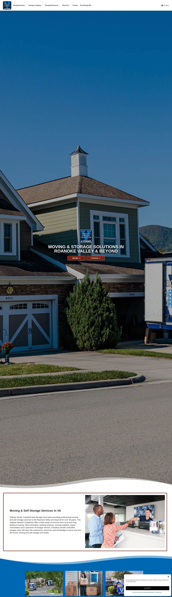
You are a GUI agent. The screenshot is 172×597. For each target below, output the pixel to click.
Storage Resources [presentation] (51, 5)
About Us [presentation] (65, 5)
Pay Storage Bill (85, 5)
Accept (147, 588)
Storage (94, 258)
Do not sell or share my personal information (143, 592)
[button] (168, 576)
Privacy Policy (158, 592)
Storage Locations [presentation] (35, 5)
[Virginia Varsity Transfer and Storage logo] (7, 5)
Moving (75, 258)
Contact (75, 5)
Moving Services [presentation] (19, 5)
